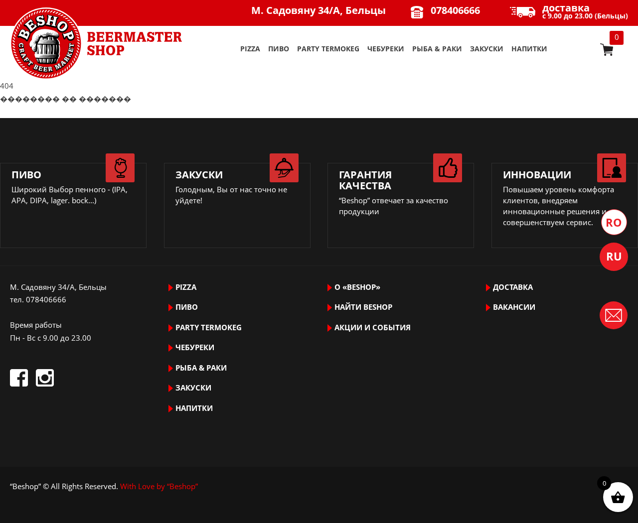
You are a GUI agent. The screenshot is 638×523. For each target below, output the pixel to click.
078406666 (455, 10)
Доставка (513, 287)
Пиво (278, 48)
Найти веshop (363, 307)
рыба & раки (437, 48)
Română (614, 222)
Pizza (250, 48)
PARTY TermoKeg (328, 48)
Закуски (486, 48)
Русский (614, 257)
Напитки (529, 48)
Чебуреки (385, 48)
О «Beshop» (357, 287)
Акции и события (372, 327)
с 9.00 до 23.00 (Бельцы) (585, 12)
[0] (606, 49)
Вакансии (514, 307)
